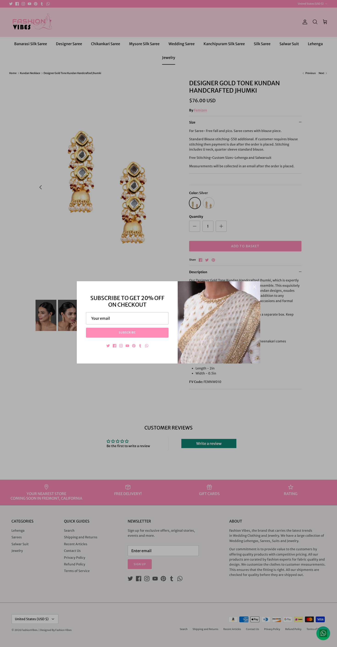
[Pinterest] (133, 345)
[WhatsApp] (146, 345)
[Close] (254, 287)
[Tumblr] (140, 345)
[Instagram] (121, 345)
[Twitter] (108, 345)
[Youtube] (127, 345)
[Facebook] (114, 345)
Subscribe (127, 332)
